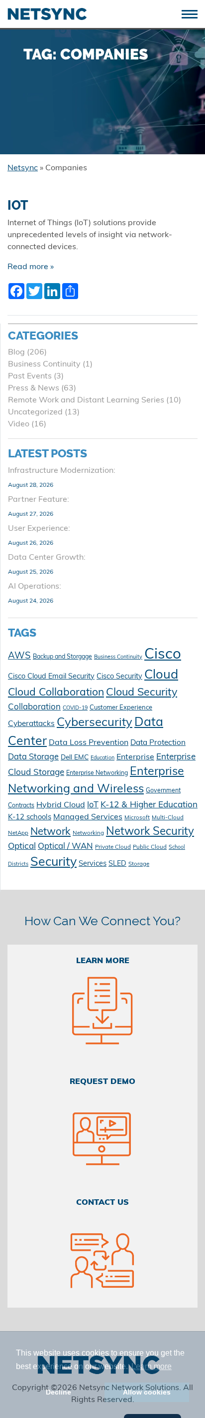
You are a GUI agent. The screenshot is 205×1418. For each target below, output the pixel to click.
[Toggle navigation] (193, 13)
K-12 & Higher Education (149, 805)
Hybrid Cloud (60, 805)
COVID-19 (75, 708)
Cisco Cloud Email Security (51, 677)
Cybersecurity (94, 723)
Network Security (150, 832)
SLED (117, 864)
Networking (88, 833)
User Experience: (39, 529)
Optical (22, 846)
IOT (17, 205)
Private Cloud (113, 847)
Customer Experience (121, 708)
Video (18, 424)
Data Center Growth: (47, 558)
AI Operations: (34, 587)
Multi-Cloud (168, 818)
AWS (19, 656)
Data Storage (33, 757)
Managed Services (87, 817)
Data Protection (158, 743)
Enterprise (135, 757)
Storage (138, 864)
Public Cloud (150, 847)
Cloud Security (141, 693)
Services (92, 864)
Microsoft (137, 818)
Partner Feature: (38, 500)
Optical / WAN (65, 846)
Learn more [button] (151, 1366)
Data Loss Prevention (88, 743)
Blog (16, 352)
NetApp (18, 833)
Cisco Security (119, 677)
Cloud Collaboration (56, 693)
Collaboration (34, 707)
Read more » (30, 267)
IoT (93, 805)
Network (50, 832)
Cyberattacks (31, 724)
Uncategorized (35, 412)
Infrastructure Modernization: (61, 471)
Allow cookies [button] (147, 1392)
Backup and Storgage (62, 657)
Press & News (33, 388)
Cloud (161, 675)
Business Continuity (44, 364)
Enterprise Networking (97, 773)
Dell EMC (75, 757)
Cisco (162, 655)
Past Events (30, 376)
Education (102, 758)
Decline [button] (58, 1392)
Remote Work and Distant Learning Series (86, 400)
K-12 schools (29, 817)
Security (53, 862)
